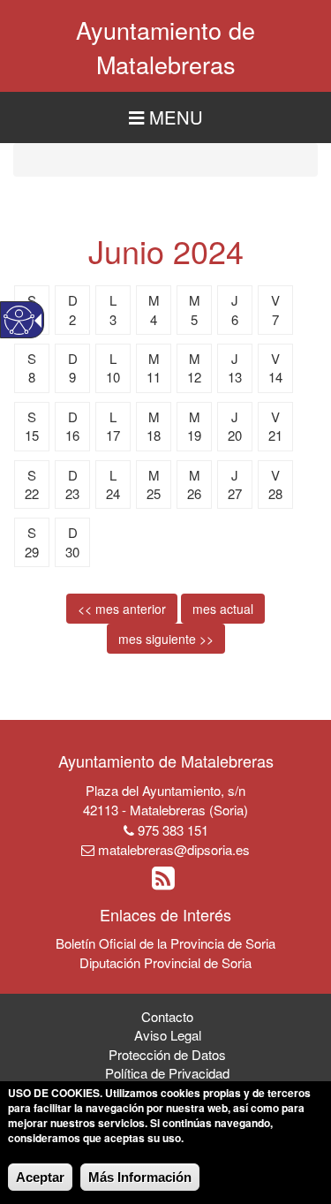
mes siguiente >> (166, 638)
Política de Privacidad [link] (167, 1073)
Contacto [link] (167, 1016)
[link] (165, 882)
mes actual (222, 608)
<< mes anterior (122, 608)
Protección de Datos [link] (167, 1054)
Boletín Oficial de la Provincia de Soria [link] (165, 943)
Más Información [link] (140, 1177)
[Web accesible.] (19, 320)
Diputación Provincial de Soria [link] (165, 962)
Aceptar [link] (40, 1177)
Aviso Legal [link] (167, 1035)
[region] (165, 118)
